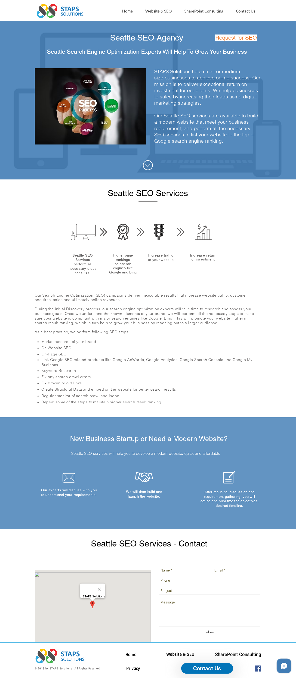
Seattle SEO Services (90, 672)
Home (131, 655)
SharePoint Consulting (238, 654)
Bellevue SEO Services (45, 671)
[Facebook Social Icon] (258, 668)
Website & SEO (180, 654)
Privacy (133, 668)
